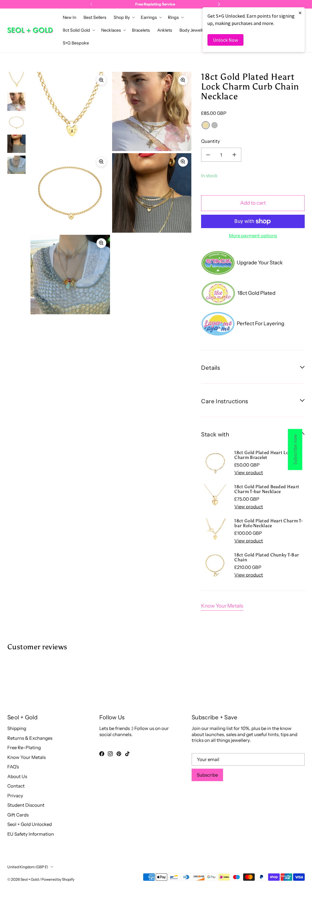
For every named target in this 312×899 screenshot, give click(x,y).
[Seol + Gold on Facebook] (102, 753)
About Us (17, 776)
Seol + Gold (29, 879)
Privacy (15, 796)
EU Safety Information (30, 834)
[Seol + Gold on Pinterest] (119, 753)
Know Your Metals (222, 606)
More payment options (253, 235)
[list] (110, 193)
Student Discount (25, 805)
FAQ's (13, 767)
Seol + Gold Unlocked (29, 824)
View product (248, 472)
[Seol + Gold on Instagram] (110, 753)
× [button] (300, 12)
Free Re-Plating (24, 747)
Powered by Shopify (57, 879)
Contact (16, 786)
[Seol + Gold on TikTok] (127, 753)
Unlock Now (225, 40)
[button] (123, 17)
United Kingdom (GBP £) (27, 867)
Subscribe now (295, 450)
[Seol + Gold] (30, 30)
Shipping (16, 728)
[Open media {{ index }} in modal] (70, 111)
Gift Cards (18, 815)
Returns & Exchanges (29, 738)
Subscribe (207, 775)
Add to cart (253, 203)
